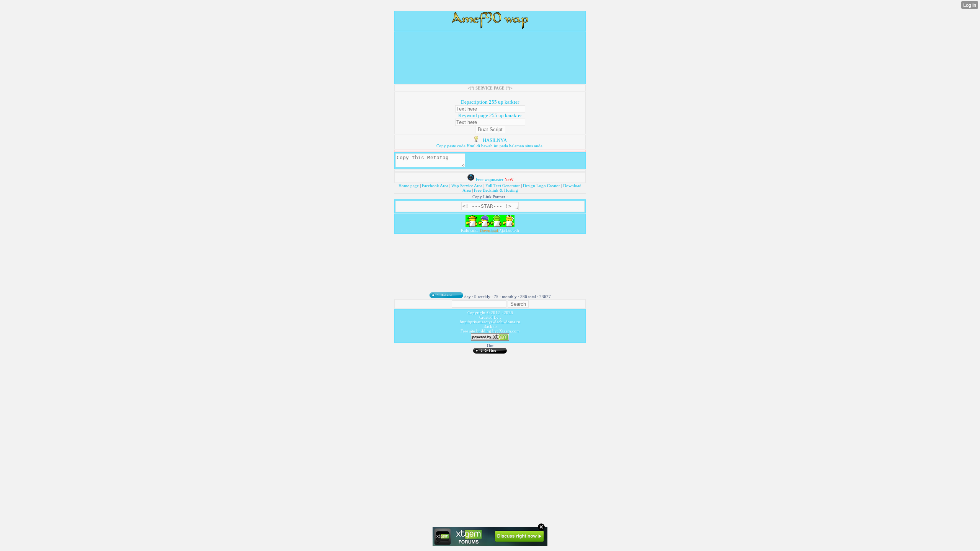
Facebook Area (435, 185)
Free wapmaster (490, 179)
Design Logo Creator (541, 185)
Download (489, 230)
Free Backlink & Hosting (496, 190)
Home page (409, 185)
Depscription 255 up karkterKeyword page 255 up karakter (490, 108)
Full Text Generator (502, 185)
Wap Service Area (466, 185)
